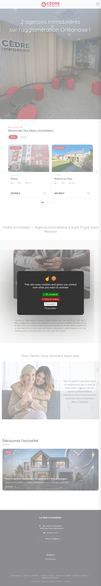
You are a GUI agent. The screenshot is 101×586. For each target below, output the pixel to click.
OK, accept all (51, 294)
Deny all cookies (51, 299)
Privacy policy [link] (50, 308)
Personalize (50, 304)
